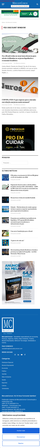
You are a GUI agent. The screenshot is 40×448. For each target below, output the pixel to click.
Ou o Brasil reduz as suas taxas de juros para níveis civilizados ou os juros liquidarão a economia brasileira (19, 58)
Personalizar (21, 437)
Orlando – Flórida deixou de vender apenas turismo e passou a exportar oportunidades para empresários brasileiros (24, 209)
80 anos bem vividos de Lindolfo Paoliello (23, 198)
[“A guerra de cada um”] (5, 242)
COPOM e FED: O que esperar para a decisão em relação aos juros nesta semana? (19, 101)
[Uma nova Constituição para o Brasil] (5, 233)
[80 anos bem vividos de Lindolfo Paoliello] (5, 200)
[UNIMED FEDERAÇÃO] (20, 14)
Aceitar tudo (21, 430)
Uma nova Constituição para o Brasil (21, 231)
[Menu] (3, 4)
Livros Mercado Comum (7, 1)
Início (3, 22)
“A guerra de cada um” (17, 240)
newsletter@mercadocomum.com (12, 348)
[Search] (37, 4)
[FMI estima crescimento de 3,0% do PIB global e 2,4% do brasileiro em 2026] (5, 177)
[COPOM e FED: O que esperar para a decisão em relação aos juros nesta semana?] (20, 87)
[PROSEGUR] (18, 150)
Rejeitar (20, 443)
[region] (20, 430)
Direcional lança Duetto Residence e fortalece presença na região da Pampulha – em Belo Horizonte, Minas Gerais (24, 251)
